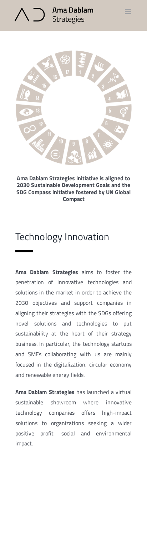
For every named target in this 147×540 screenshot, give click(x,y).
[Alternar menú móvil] (128, 11)
